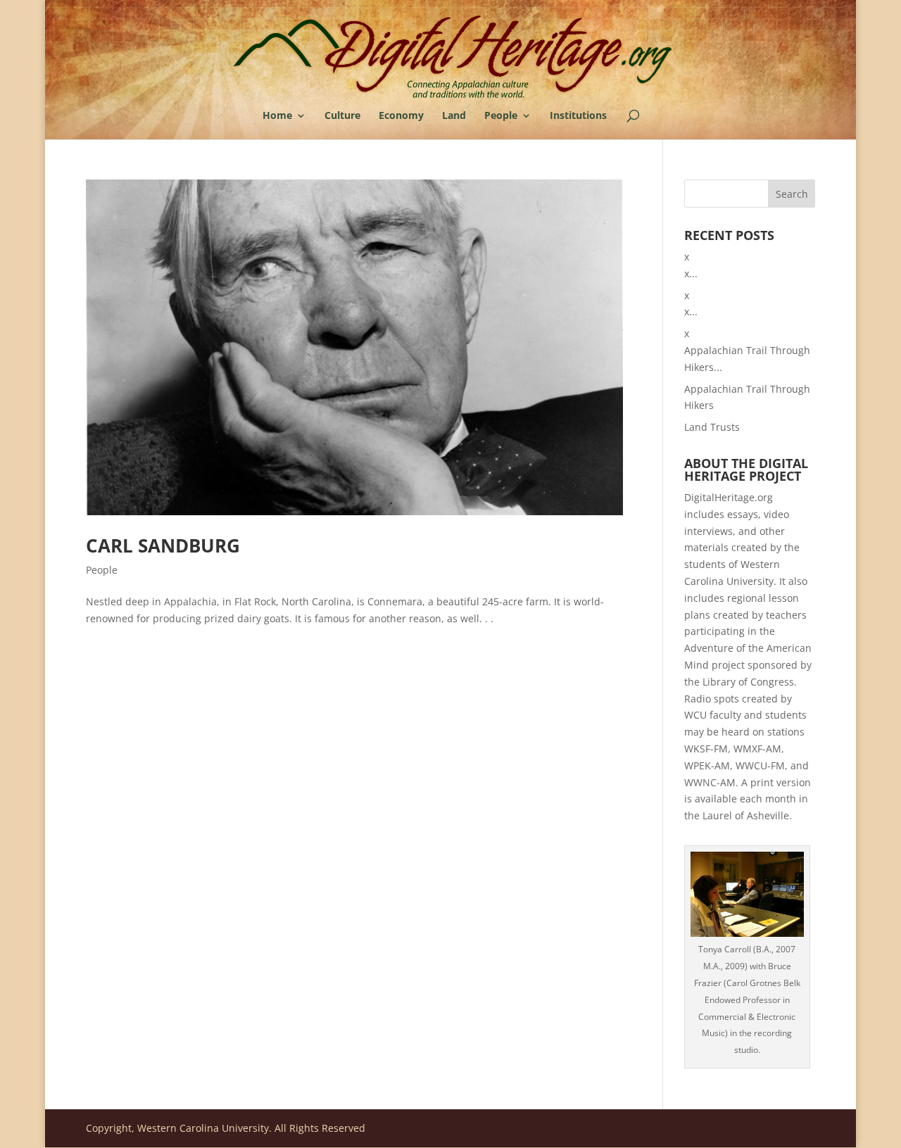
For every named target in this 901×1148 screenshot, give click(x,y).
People (500, 116)
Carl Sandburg (163, 545)
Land (454, 116)
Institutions (578, 116)
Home (277, 116)
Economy (401, 116)
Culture (342, 116)
